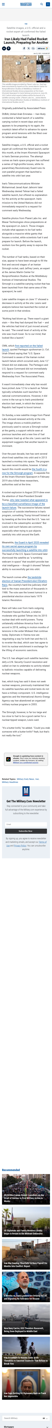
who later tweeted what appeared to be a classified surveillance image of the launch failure (25, 504)
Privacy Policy (20, 845)
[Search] (41, 4)
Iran (26, 24)
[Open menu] (3, 4)
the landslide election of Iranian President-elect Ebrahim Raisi (24, 581)
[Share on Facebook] (24, 48)
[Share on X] (29, 48)
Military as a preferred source (25, 763)
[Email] (33, 48)
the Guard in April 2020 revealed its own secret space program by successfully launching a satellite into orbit (25, 546)
